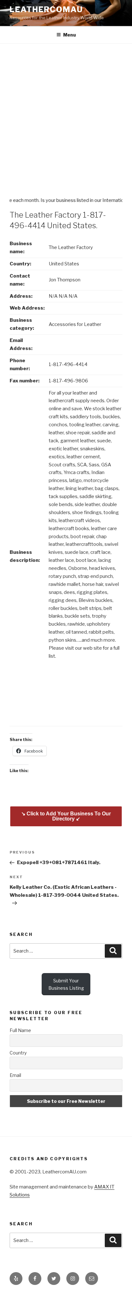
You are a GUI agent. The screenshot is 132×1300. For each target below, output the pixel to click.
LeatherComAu (46, 9)
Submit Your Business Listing (66, 984)
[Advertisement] (66, 113)
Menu (69, 35)
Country (18, 1052)
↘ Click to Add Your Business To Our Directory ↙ (66, 816)
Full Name (20, 1030)
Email (15, 1075)
